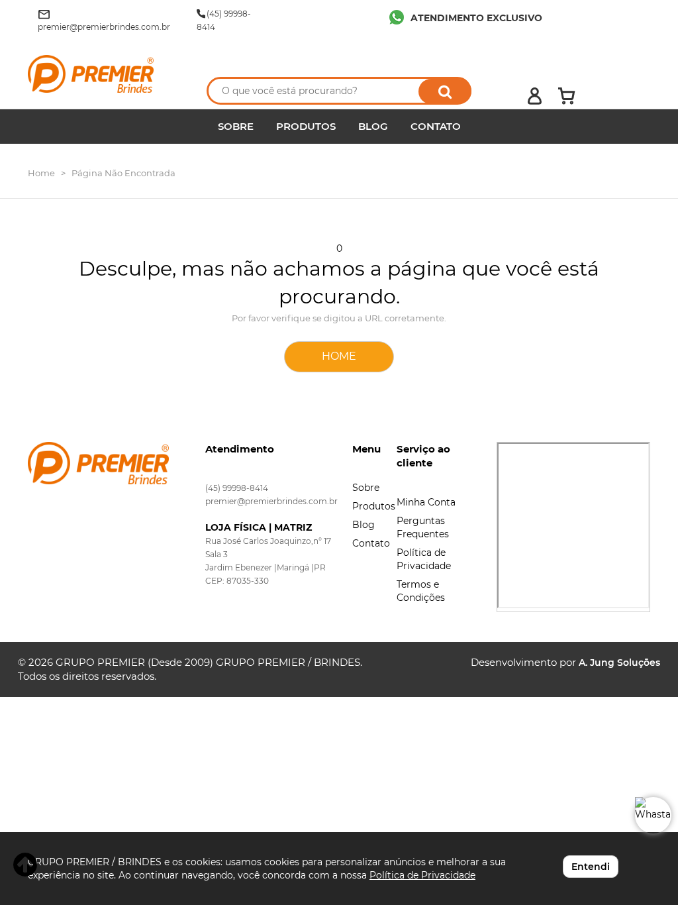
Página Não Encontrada (123, 173)
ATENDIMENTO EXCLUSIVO (476, 18)
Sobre (365, 488)
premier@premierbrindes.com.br (271, 501)
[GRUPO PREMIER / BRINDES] (105, 74)
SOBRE (236, 126)
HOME (339, 356)
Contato (371, 543)
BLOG (373, 126)
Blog (363, 525)
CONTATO (436, 126)
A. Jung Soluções (619, 662)
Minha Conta (426, 502)
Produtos (373, 506)
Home (41, 173)
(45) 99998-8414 (236, 488)
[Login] (535, 96)
